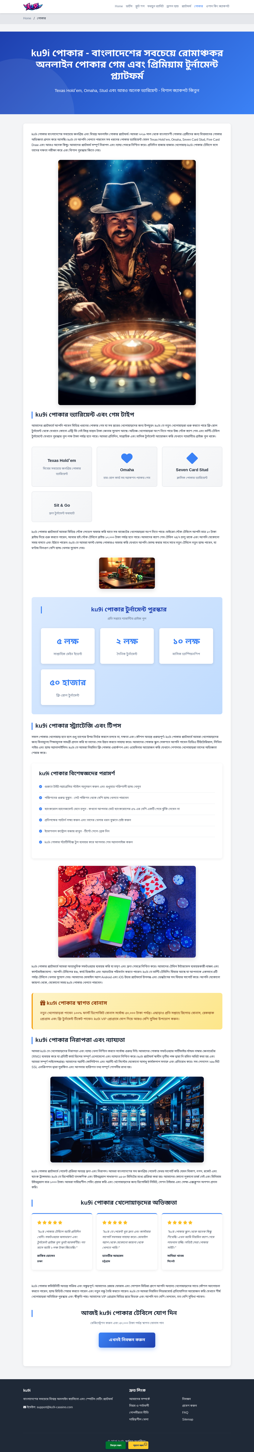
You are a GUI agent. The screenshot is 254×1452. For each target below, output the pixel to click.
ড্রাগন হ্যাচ (173, 6)
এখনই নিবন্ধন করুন (127, 1340)
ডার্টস (129, 6)
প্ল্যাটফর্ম (186, 6)
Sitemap (187, 1420)
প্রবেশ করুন (189, 1406)
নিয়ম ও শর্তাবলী (139, 1406)
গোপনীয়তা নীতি (139, 1413)
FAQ (185, 1413)
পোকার (198, 6)
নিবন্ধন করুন (115, 1445)
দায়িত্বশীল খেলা (138, 1420)
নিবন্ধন (186, 1399)
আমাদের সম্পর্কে (139, 1399)
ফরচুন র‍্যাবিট (155, 6)
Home (119, 6)
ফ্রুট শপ (139, 6)
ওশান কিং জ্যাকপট (217, 6)
